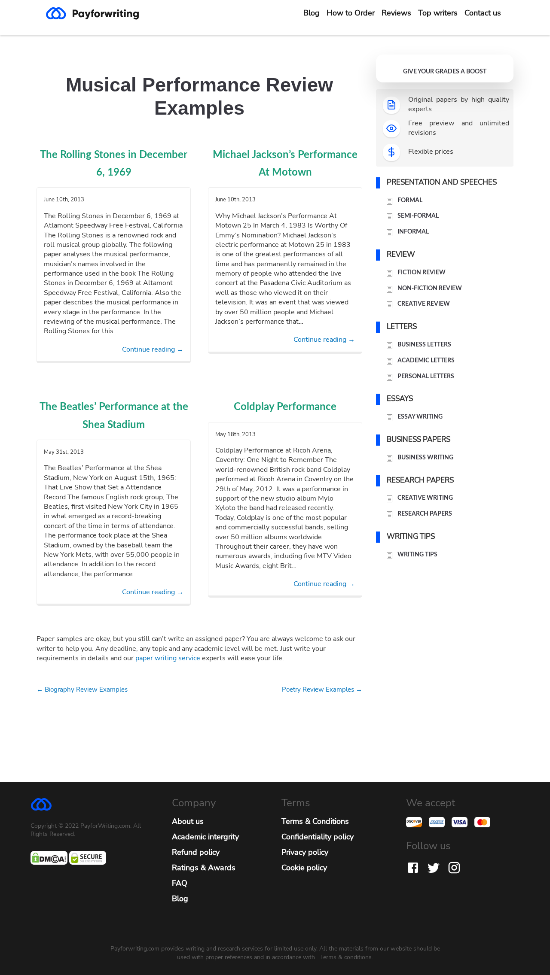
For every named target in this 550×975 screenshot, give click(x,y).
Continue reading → (152, 349)
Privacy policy (304, 852)
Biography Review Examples (82, 689)
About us (188, 821)
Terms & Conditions (315, 821)
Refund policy (196, 852)
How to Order (351, 13)
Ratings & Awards (203, 867)
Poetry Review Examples (322, 689)
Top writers (438, 13)
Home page (99, 13)
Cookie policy (304, 867)
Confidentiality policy (317, 836)
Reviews (396, 13)
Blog (311, 13)
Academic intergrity (205, 836)
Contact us (482, 13)
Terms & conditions (346, 957)
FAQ (179, 883)
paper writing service (167, 658)
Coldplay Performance (285, 407)
